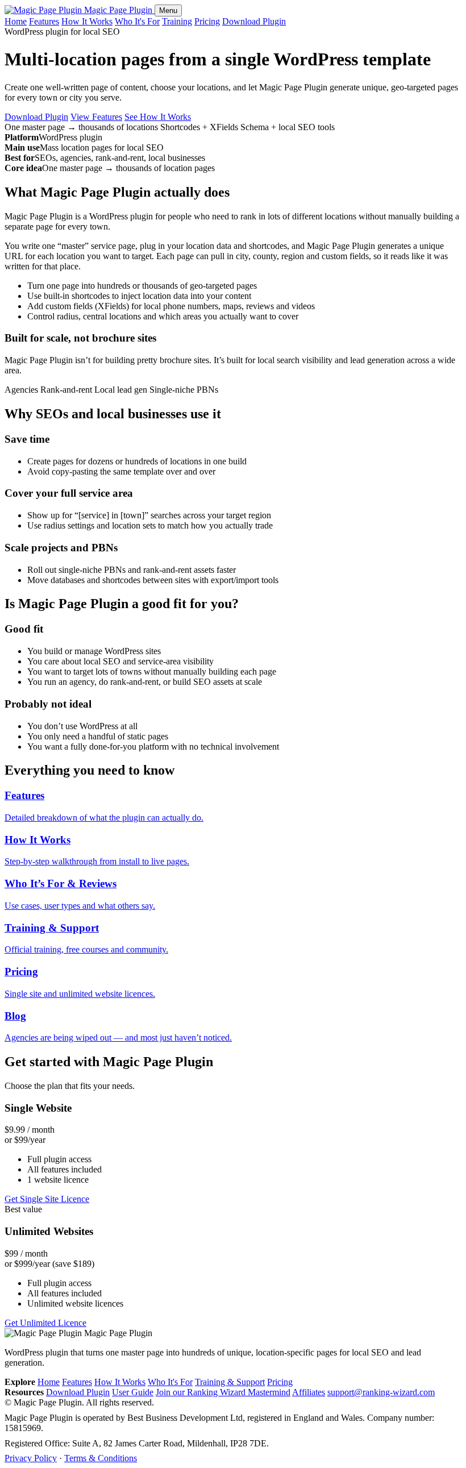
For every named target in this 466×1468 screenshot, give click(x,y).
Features (44, 21)
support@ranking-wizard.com (381, 1392)
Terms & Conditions (100, 1458)
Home (16, 21)
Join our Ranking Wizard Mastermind (223, 1392)
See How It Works (157, 117)
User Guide (132, 1392)
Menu (168, 10)
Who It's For (137, 21)
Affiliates (308, 1392)
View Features (96, 117)
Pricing (207, 21)
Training (177, 21)
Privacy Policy (31, 1458)
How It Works (87, 21)
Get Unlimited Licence (45, 1323)
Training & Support (230, 1382)
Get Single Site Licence (47, 1199)
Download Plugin (254, 21)
